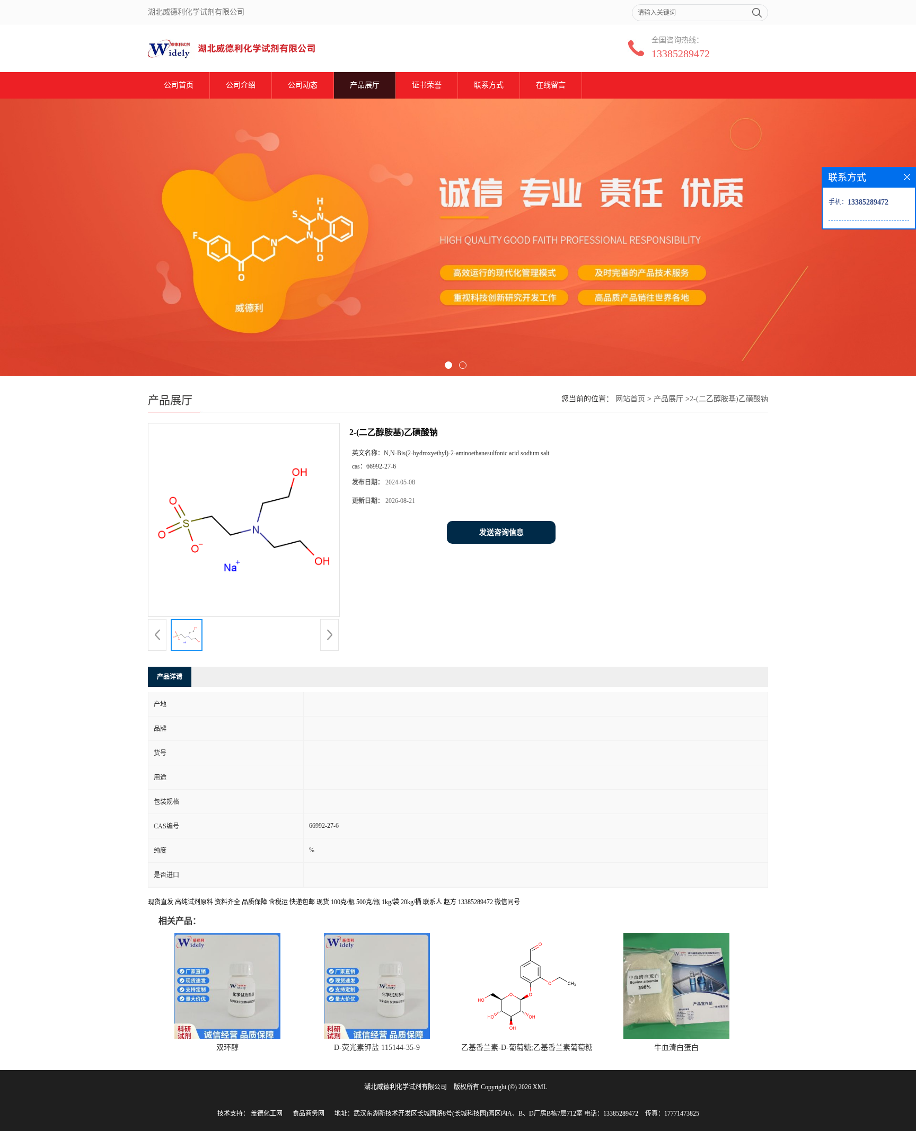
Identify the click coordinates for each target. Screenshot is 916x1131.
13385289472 (680, 53)
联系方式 (489, 85)
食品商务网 (308, 1113)
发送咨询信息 (501, 532)
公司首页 (178, 85)
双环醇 (227, 1048)
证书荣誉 (427, 85)
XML (540, 1087)
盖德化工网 (267, 1113)
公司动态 (303, 85)
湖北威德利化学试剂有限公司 (405, 1087)
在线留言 (551, 85)
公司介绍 (241, 85)
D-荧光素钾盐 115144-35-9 (377, 1048)
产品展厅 (365, 85)
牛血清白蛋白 (676, 1048)
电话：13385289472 (611, 1113)
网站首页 (630, 399)
